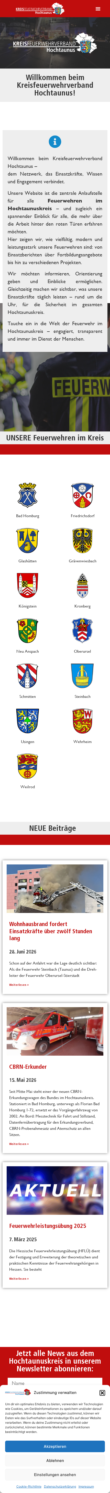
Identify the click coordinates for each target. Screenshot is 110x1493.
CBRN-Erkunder (28, 1066)
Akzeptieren (55, 1446)
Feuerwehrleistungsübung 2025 (47, 1225)
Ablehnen (55, 1460)
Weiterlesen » (19, 985)
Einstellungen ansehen (55, 1474)
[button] (102, 1392)
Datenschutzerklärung (60, 1486)
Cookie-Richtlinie (28, 1486)
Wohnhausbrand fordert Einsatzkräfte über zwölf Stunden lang (50, 931)
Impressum (86, 1486)
